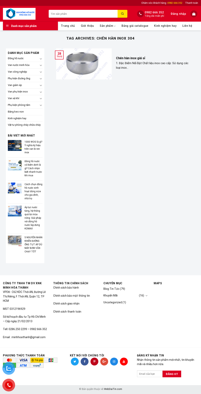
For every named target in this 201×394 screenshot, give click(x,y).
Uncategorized (112, 302)
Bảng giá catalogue (135, 26)
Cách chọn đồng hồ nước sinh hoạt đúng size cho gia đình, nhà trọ (33, 191)
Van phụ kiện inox (18, 91)
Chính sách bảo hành (66, 287)
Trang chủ (68, 26)
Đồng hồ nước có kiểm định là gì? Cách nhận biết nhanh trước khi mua (33, 168)
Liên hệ (187, 26)
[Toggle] (40, 58)
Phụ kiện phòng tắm (19, 104)
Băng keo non (16, 111)
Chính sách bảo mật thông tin (71, 295)
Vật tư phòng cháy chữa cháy (24, 124)
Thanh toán (191, 2)
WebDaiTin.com (113, 389)
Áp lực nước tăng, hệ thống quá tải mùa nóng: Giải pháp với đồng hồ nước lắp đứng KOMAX (33, 218)
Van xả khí (13, 98)
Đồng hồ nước (16, 58)
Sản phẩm (106, 26)
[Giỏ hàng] (194, 13)
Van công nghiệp (17, 71)
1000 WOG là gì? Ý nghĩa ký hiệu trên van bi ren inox (33, 147)
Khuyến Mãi (110, 295)
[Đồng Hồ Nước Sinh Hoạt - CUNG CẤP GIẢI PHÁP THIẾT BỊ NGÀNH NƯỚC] (23, 14)
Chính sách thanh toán (67, 311)
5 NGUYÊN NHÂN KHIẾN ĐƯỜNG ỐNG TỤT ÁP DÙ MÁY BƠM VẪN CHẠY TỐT (33, 244)
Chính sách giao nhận (66, 303)
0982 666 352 (154, 12)
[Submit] (122, 14)
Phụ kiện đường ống (19, 78)
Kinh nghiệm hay (165, 26)
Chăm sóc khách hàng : (161, 2)
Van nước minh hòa (18, 65)
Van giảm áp (15, 85)
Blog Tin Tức (111, 288)
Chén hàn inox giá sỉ (130, 58)
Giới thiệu (87, 26)
